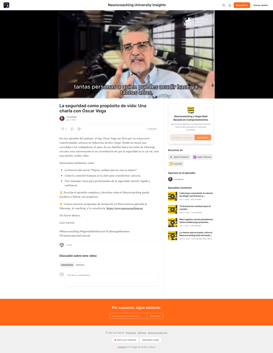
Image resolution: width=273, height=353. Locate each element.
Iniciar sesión (261, 5)
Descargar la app (150, 339)
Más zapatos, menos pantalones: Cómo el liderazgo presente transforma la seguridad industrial (196, 221)
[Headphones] (52, 57)
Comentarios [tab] (67, 265)
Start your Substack (126, 339)
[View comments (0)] (220, 56)
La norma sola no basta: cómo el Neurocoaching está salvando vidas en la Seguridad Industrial (195, 234)
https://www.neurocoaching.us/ (124, 208)
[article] (191, 196)
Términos (141, 332)
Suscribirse (242, 5)
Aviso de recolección (157, 332)
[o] (172, 196)
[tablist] (72, 265)
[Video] (52, 51)
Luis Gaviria (71, 117)
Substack (122, 347)
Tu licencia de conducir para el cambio (195, 207)
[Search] (223, 5)
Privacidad (131, 332)
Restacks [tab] (80, 265)
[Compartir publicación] (230, 5)
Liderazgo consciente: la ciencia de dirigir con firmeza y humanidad (196, 194)
